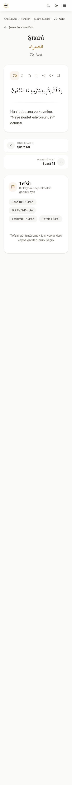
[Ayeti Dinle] (51, 75)
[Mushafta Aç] (58, 75)
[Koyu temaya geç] (56, 5)
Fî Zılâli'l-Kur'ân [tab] (22, 210)
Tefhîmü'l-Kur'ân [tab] (23, 218)
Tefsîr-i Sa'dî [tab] (50, 218)
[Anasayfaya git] (6, 5)
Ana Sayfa (10, 18)
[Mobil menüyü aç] (64, 5)
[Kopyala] (36, 75)
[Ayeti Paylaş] (43, 75)
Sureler (25, 18)
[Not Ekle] (29, 75)
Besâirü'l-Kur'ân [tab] (22, 202)
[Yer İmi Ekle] (21, 75)
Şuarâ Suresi (42, 18)
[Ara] (48, 5)
